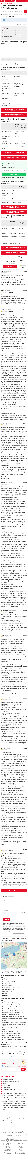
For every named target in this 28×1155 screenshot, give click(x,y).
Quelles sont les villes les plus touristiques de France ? (15, 212)
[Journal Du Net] (7, 1147)
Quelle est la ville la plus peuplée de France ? (15, 158)
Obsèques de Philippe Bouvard (10, 1081)
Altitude (17, 32)
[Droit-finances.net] (20, 1147)
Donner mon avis (10, 266)
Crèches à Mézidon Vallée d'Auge (11, 1033)
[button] (14, 954)
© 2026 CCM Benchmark (14, 1137)
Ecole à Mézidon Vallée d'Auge (10, 1031)
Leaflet (7, 968)
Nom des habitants (8, 36)
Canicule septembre (7, 1079)
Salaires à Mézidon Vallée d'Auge (10, 1003)
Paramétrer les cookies (16, 1134)
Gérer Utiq (24, 1134)
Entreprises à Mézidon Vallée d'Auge (12, 1037)
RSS (17, 1132)
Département (7, 32)
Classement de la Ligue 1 (9, 1089)
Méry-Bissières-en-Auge (8, 987)
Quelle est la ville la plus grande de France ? (15, 248)
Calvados (10, 3)
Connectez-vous (23, 914)
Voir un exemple (21, 1066)
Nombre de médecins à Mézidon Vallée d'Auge (14, 1012)
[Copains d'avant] (7, 1150)
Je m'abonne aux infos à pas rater (15, 20)
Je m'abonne (13, 174)
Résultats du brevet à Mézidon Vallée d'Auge (14, 1052)
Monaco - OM (6, 1085)
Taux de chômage (6, 147)
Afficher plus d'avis (14, 891)
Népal (4, 1083)
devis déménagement (19, 65)
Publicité (25, 1131)
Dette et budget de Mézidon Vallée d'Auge (13, 1016)
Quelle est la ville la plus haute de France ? (15, 253)
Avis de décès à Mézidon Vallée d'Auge (12, 1005)
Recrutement (21, 1132)
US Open (4, 1091)
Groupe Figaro (18, 1135)
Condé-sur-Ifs (6, 989)
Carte (16, 38)
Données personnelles (6, 1134)
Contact (5, 1132)
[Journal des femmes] (7, 1144)
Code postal (6, 30)
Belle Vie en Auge (7, 983)
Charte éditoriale (18, 1131)
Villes (5, 3)
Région (5, 34)
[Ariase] (7, 1153)
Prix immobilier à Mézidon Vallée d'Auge (13, 1039)
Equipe (12, 1131)
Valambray (11, 16)
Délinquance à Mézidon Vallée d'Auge (12, 1006)
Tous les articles (11, 1132)
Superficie (17, 30)
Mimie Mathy (6, 1087)
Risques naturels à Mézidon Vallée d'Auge (13, 1010)
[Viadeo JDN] (20, 1150)
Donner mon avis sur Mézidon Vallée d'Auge (15, 110)
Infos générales (6, 59)
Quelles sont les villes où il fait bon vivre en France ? (14, 207)
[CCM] (20, 1144)
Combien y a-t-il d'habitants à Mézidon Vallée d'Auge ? (15, 153)
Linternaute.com (7, 1066)
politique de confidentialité (18, 933)
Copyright (14, 1057)
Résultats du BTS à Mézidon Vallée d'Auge (13, 1054)
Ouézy (9, 14)
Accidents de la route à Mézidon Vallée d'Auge (14, 1022)
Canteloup (5, 991)
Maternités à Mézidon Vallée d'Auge (11, 1035)
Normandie (16, 76)
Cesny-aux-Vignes (17, 14)
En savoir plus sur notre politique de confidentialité (12, 177)
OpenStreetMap (18, 968)
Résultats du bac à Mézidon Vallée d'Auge (13, 1050)
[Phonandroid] (20, 1153)
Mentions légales (10, 1135)
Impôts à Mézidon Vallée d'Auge (10, 1014)
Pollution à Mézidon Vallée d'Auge (11, 1009)
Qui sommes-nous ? (5, 1131)
